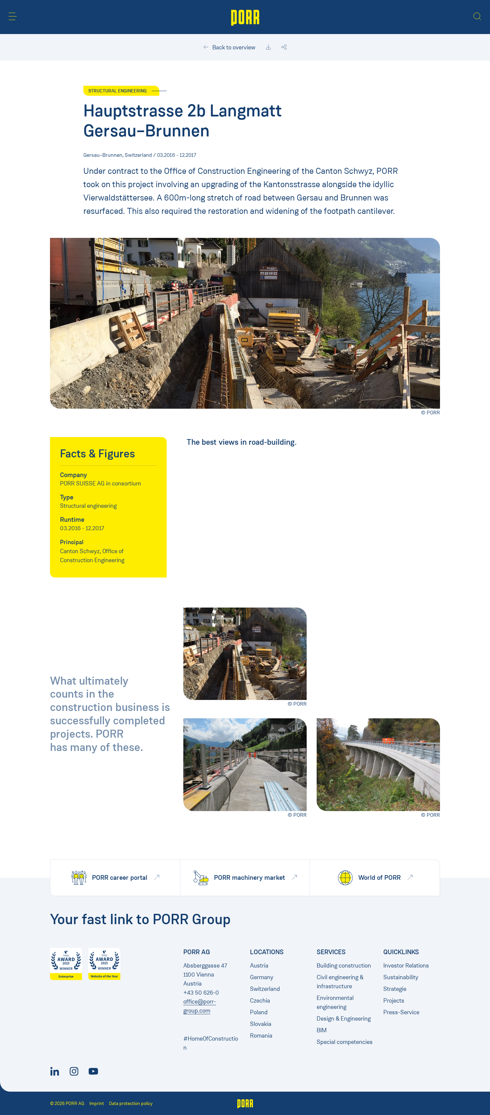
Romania (261, 1035)
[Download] (268, 47)
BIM (322, 1030)
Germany (261, 977)
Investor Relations (406, 965)
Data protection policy (131, 1103)
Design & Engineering (344, 1018)
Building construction (344, 965)
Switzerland (265, 989)
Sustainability (400, 977)
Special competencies (345, 1042)
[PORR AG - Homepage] (245, 17)
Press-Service (401, 1012)
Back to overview (233, 47)
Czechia (260, 1000)
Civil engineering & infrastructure (340, 982)
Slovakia (260, 1024)
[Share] (284, 47)
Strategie (394, 989)
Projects (393, 1000)
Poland (259, 1012)
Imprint (96, 1103)
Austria (259, 965)
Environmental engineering (335, 1002)
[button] (12, 16)
